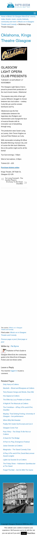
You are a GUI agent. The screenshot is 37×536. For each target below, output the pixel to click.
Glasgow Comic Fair (10, 428)
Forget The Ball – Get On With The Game (18, 470)
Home (3, 16)
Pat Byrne (15, 346)
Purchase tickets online (10, 167)
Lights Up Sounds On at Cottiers (15, 460)
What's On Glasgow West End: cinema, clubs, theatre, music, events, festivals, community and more (18, 19)
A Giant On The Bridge (11, 438)
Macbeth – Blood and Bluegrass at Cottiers (18, 388)
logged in (13, 371)
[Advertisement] (14, 255)
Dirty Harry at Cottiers (11, 384)
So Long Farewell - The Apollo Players (14, 179)
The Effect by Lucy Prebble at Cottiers (17, 400)
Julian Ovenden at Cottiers (12, 446)
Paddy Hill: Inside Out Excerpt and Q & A (18, 424)
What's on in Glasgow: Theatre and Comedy (11, 328)
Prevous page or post (9, 339)
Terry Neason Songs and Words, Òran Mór (18, 392)
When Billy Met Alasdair (11, 420)
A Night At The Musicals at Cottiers (15, 403)
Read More (31, 533)
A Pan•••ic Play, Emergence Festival (16, 442)
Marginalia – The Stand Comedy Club (17, 449)
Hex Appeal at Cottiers (11, 396)
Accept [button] (24, 533)
